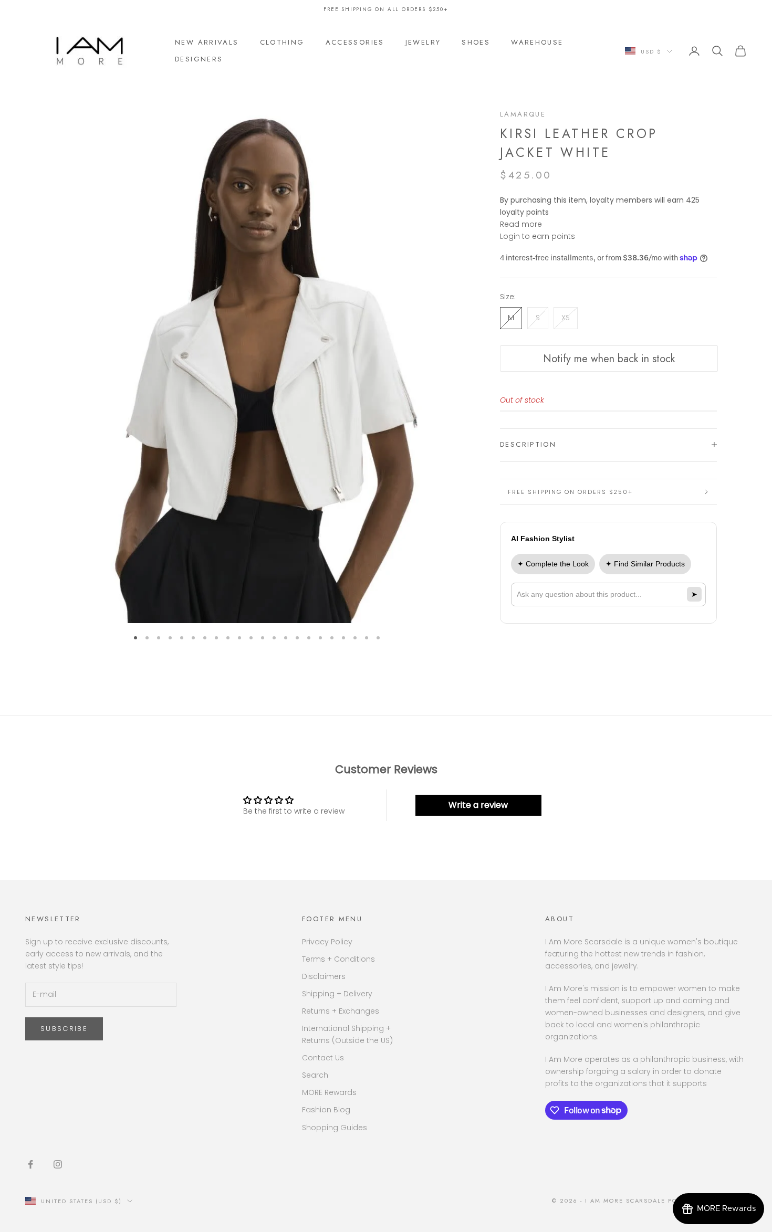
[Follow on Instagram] (58, 1164)
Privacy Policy (327, 941)
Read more (521, 224)
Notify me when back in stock (609, 358)
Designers (199, 59)
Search (315, 1075)
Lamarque (523, 114)
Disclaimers (324, 976)
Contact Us (323, 1057)
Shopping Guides (334, 1127)
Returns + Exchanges (340, 1011)
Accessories (355, 42)
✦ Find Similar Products (645, 563)
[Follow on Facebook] (30, 1164)
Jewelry (423, 42)
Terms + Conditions (338, 959)
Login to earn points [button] (537, 236)
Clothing (282, 42)
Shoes (476, 42)
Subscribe (64, 1029)
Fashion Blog (326, 1109)
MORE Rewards (329, 1092)
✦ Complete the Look (553, 563)
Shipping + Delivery (337, 993)
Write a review (478, 805)
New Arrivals (207, 42)
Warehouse (537, 42)
